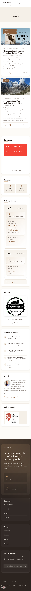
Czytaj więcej (10, 282)
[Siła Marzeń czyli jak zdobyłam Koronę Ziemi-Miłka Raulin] (15, 86)
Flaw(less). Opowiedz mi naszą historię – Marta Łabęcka (15, 344)
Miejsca (6, 535)
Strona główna (8, 504)
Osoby (6, 30)
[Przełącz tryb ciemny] (19, 3)
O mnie (6, 513)
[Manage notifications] (3, 587)
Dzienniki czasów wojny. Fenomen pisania (16, 364)
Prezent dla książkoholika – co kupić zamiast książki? (17, 337)
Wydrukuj (16, 322)
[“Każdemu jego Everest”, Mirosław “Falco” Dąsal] (15, 36)
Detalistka (6, 2)
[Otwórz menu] (28, 3)
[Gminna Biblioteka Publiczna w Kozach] (15, 418)
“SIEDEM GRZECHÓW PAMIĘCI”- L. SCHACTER (16, 351)
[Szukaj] (25, 566)
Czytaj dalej (7, 73)
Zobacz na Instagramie (16, 319)
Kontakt (6, 518)
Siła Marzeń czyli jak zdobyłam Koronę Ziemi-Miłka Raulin (13, 103)
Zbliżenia (6, 544)
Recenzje (6, 33)
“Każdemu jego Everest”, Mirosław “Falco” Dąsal (13, 52)
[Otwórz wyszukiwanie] (23, 3)
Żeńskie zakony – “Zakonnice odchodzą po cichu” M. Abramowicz (16, 357)
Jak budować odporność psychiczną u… (13, 228)
